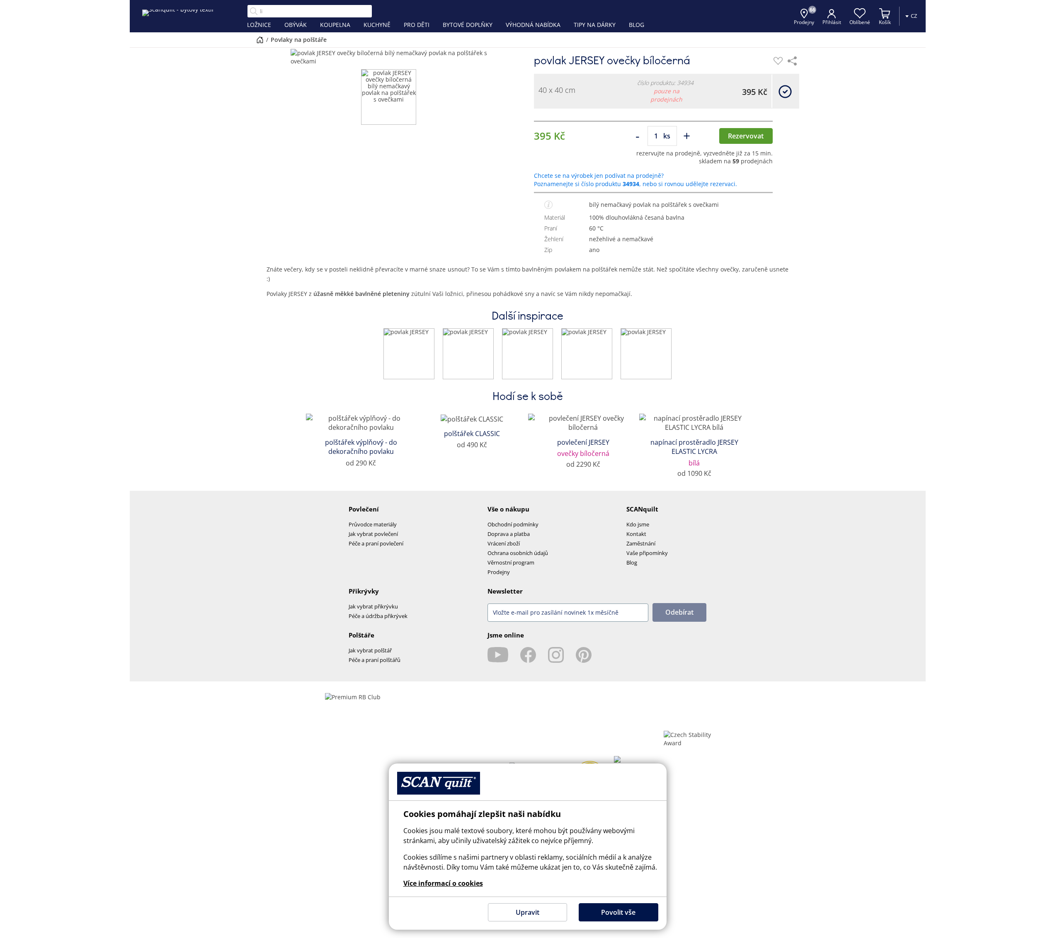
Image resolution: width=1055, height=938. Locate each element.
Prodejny (498, 572)
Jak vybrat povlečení (373, 534)
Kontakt (636, 534)
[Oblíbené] (778, 60)
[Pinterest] (584, 655)
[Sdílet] (792, 61)
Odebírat (679, 612)
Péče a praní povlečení (376, 543)
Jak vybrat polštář (370, 650)
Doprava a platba (508, 534)
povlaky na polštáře (299, 40)
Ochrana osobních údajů (517, 553)
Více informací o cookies (443, 883)
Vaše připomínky (647, 553)
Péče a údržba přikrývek (378, 616)
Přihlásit (831, 22)
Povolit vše (618, 912)
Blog (631, 562)
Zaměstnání (640, 543)
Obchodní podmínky (512, 524)
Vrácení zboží (503, 543)
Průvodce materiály (373, 524)
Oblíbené (859, 22)
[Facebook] (528, 655)
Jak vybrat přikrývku (373, 606)
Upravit (527, 912)
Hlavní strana (260, 40)
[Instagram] (556, 655)
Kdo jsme (637, 524)
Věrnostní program (510, 562)
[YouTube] (497, 655)
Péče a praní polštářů (374, 660)
